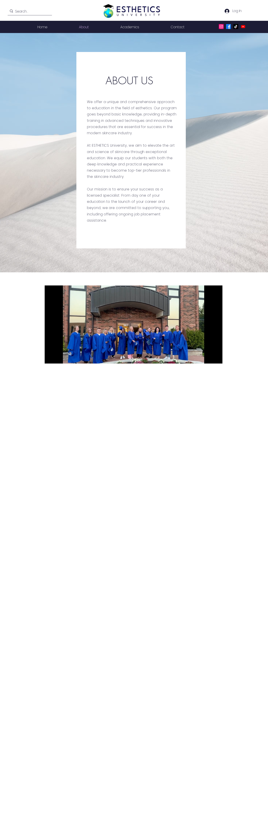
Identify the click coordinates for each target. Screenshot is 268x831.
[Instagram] (221, 26)
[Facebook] (228, 26)
